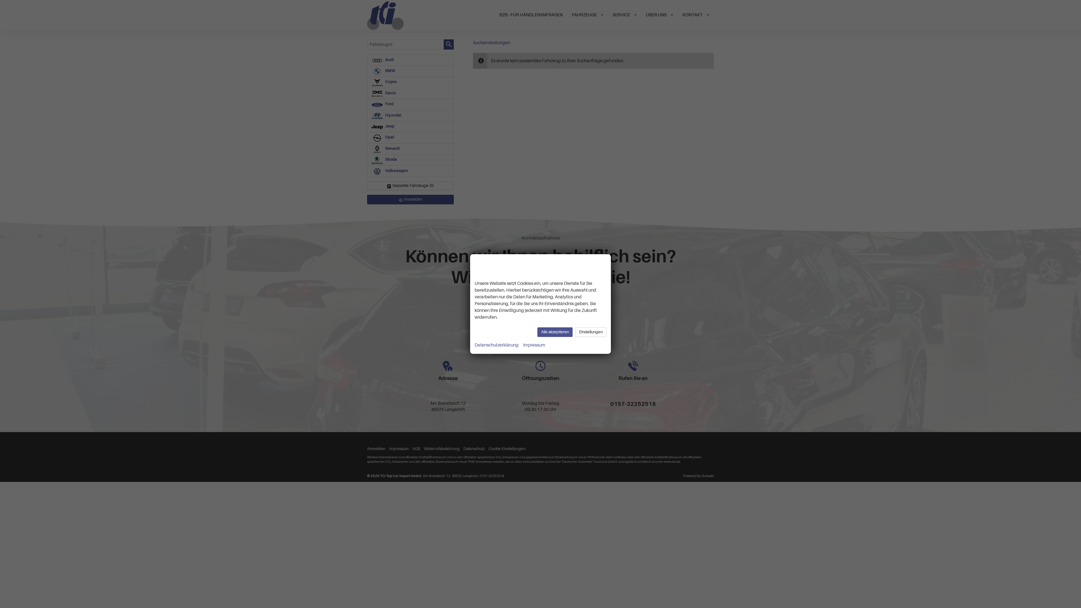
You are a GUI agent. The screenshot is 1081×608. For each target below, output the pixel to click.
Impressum (534, 345)
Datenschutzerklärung (497, 345)
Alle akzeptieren (555, 332)
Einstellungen (591, 332)
